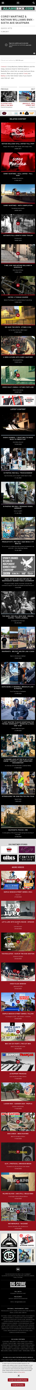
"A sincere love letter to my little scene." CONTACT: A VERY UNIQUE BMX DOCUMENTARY (18, 761)
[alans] (18, 8)
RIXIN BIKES (8, 1348)
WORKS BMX (26, 1350)
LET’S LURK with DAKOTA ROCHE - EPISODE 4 (18, 923)
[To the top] (18, 1269)
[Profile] (27, 1255)
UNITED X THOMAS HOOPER (18, 297)
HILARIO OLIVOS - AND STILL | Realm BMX (18, 1193)
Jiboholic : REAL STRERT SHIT (28, 104)
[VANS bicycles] (9, 849)
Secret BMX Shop (27, 1361)
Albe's (3, 1359)
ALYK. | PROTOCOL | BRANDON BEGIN (18, 1163)
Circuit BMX (9, 1359)
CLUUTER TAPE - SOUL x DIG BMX (7, 104)
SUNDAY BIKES (24, 1348)
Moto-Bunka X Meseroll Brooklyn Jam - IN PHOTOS (18, 687)
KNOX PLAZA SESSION (18, 984)
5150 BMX (24, 1359)
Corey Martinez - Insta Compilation (17, 205)
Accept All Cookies (18, 1385)
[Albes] (9, 858)
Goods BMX (31, 1359)
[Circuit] (27, 858)
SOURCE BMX (15, 1348)
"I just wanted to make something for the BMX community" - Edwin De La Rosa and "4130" (18, 723)
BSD (18, 1341)
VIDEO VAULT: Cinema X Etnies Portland (18, 387)
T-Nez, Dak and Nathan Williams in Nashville (18, 266)
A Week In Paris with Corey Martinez (18, 357)
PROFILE (23, 1347)
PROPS (28, 1347)
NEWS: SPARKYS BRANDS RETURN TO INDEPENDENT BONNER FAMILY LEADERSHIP (18, 580)
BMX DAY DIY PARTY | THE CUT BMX (18, 1044)
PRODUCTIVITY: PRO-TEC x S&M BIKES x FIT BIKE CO (18, 542)
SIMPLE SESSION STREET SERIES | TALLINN (17, 1014)
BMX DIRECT (13, 1341)
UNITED (15, 1350)
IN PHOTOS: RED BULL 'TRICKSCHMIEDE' (18, 473)
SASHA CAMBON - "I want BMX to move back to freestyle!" (18, 438)
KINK (19, 1345)
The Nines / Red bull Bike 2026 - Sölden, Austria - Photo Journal (18, 617)
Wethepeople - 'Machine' (18, 1223)
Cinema (3, 66)
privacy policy (21, 1372)
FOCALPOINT (29, 1343)
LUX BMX (31, 1345)
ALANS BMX (5, 1341)
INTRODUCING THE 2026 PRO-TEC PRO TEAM (18, 796)
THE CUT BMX (12, 1343)
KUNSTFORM (24, 1345)
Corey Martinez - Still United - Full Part (18, 174)
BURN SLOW (24, 1341)
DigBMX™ (28, 1274)
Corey (26, 73)
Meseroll (6, 1361)
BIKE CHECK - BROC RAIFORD (18, 1134)
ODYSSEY (17, 1347)
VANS (19, 1350)
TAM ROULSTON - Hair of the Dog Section (18, 954)
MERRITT (11, 1347)
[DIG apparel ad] (18, 113)
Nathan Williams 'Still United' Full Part (18, 144)
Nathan (3, 76)
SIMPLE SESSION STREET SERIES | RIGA (18, 892)
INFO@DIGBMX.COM (20, 1302)
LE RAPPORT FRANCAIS (18, 1074)
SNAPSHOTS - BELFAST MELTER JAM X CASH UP (18, 652)
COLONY (5, 1343)
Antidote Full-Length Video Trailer (18, 235)
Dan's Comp (17, 1359)
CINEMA (30, 1341)
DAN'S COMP (20, 1343)
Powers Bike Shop (15, 1361)
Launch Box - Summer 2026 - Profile (18, 1104)
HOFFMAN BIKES (5, 1345)
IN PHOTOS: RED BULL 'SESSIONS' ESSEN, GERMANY (18, 507)
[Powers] (27, 849)
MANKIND (4, 1347)
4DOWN (33, 1350)
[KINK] (9, 1240)
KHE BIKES (14, 1345)
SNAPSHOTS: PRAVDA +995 (18, 830)
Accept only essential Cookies (18, 1380)
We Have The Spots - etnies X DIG (18, 327)
